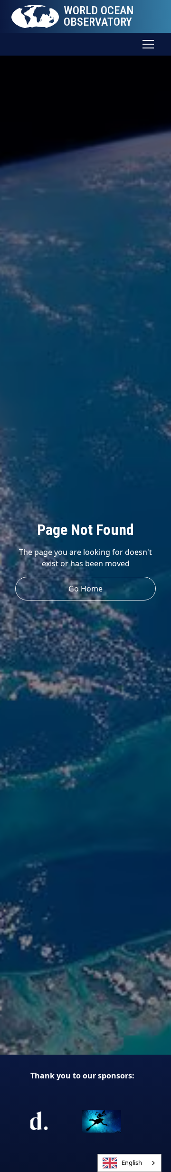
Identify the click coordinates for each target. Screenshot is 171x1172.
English (132, 1162)
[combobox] (129, 1163)
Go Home (85, 588)
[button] (146, 44)
